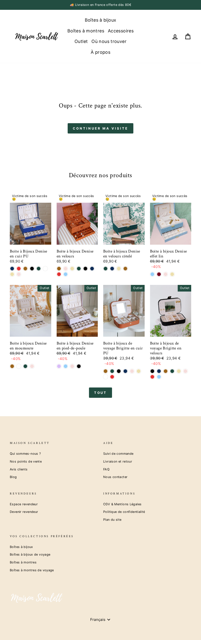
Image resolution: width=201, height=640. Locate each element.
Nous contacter (115, 477)
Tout (100, 393)
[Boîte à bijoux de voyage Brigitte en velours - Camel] (165, 371)
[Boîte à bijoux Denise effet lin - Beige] (172, 274)
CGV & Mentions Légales (122, 504)
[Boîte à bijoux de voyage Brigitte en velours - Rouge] (152, 376)
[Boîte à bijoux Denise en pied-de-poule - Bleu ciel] (65, 366)
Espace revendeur (24, 504)
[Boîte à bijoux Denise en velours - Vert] (78, 268)
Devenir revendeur (24, 512)
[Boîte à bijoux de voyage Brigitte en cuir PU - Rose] (132, 371)
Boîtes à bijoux (100, 20)
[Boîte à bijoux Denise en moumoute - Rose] (32, 366)
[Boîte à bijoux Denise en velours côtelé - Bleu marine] (112, 268)
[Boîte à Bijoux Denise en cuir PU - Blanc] (45, 268)
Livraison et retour (117, 461)
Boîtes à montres (85, 30)
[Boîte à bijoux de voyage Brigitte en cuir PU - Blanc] (105, 376)
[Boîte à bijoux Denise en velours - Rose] (65, 268)
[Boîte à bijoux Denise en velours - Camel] (59, 268)
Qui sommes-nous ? (25, 453)
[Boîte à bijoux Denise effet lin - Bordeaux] (159, 274)
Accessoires (121, 30)
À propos (100, 52)
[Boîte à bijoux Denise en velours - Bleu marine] (92, 268)
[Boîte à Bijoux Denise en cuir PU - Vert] (38, 268)
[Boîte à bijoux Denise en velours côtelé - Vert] (105, 268)
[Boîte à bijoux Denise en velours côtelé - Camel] (125, 268)
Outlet (81, 41)
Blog (13, 477)
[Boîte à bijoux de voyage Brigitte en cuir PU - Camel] (105, 371)
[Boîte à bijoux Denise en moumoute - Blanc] (18, 366)
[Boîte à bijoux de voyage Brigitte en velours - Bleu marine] (159, 371)
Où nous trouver (108, 41)
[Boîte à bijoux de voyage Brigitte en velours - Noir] (152, 371)
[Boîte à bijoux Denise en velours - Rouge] (59, 274)
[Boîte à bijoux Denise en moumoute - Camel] (12, 366)
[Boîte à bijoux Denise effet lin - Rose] (165, 274)
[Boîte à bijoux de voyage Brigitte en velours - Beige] (178, 371)
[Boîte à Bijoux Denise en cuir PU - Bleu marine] (12, 268)
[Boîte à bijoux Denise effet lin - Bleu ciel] (152, 274)
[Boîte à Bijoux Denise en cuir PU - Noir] (32, 268)
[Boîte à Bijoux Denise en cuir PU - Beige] (12, 274)
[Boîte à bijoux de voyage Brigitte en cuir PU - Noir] (118, 371)
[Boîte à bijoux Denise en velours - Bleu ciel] (65, 274)
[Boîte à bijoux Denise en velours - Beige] (72, 268)
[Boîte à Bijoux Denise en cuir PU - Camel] (25, 268)
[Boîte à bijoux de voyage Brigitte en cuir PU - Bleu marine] (125, 371)
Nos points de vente (26, 461)
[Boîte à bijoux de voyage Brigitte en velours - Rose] (185, 371)
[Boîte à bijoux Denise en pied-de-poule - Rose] (72, 366)
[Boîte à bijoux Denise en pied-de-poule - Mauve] (59, 366)
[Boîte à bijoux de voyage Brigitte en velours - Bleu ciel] (159, 376)
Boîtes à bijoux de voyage (30, 554)
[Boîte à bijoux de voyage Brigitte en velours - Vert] (172, 371)
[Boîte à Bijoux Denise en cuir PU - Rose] (18, 274)
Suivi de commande (118, 453)
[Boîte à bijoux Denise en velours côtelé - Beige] (118, 268)
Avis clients (19, 469)
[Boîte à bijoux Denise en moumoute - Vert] (25, 366)
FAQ (106, 469)
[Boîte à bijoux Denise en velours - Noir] (85, 268)
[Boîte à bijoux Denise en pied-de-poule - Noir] (78, 366)
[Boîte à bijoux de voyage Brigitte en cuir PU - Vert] (112, 371)
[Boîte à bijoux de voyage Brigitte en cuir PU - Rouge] (112, 376)
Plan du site (112, 519)
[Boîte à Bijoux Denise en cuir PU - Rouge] (18, 268)
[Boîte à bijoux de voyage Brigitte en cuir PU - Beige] (138, 371)
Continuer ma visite (100, 128)
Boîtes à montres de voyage (32, 570)
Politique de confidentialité (124, 512)
